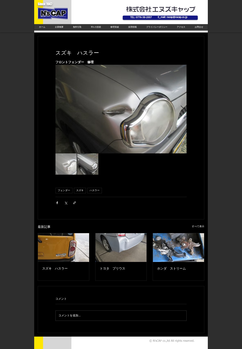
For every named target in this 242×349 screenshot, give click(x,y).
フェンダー (64, 190)
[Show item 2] (87, 164)
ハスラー (95, 190)
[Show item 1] (66, 164)
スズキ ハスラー (55, 268)
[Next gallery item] (182, 109)
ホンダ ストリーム (171, 268)
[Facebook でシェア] (57, 202)
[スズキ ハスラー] (63, 247)
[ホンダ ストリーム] (178, 247)
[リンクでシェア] (74, 202)
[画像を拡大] (121, 109)
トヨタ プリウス (112, 268)
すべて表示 (198, 226)
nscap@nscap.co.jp (177, 17)
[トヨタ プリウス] (121, 247)
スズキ (80, 190)
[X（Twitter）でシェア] (65, 202)
